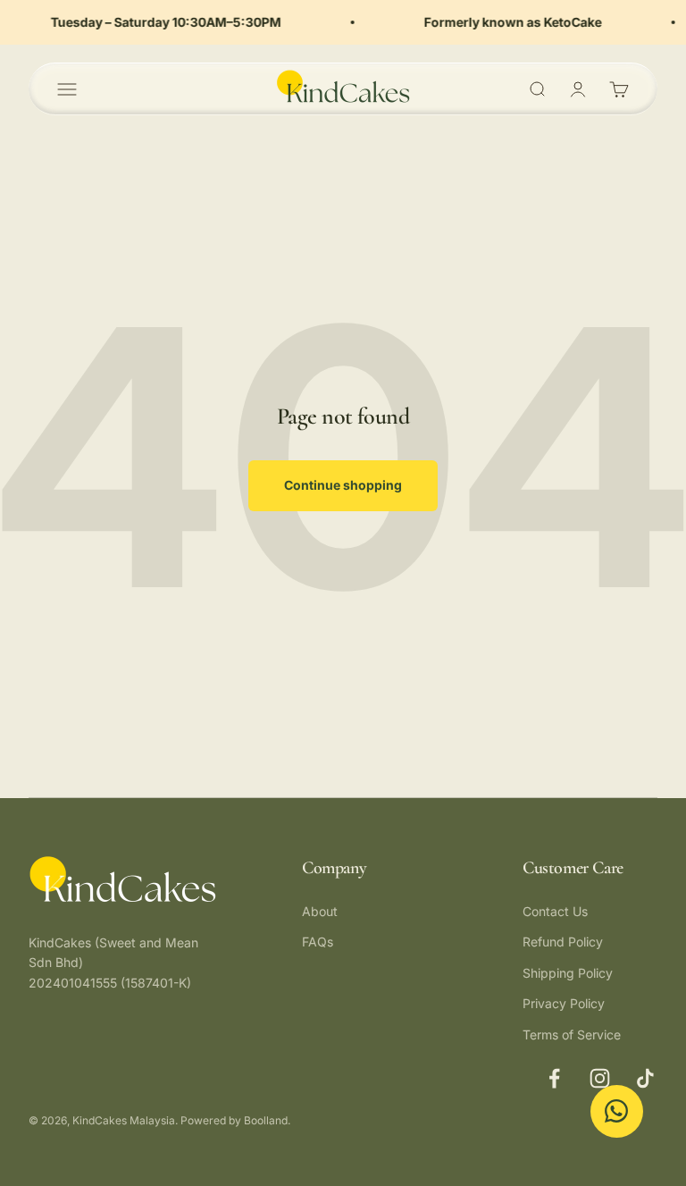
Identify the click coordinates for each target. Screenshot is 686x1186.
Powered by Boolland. (235, 1120)
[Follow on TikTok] (645, 1078)
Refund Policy (563, 941)
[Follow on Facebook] (554, 1078)
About (320, 911)
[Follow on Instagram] (600, 1078)
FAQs (317, 941)
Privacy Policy (564, 1003)
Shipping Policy (568, 972)
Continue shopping (343, 484)
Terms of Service (572, 1034)
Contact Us (555, 911)
